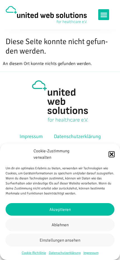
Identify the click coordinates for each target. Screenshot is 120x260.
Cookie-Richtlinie (34, 253)
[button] (111, 154)
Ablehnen (60, 224)
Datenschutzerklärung (65, 253)
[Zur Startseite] (46, 14)
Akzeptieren (60, 209)
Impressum (91, 253)
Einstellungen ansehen (60, 240)
